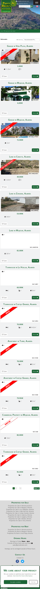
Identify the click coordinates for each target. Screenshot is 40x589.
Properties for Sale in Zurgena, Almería (20, 517)
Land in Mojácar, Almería (20, 230)
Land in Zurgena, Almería (20, 193)
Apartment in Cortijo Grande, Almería (20, 377)
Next (36, 488)
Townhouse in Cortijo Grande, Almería (20, 304)
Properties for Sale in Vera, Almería (20, 520)
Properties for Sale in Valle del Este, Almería (20, 511)
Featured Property (7, 164)
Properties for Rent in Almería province (20, 529)
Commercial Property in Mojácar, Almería (20, 414)
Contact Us (20, 558)
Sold (7, 54)
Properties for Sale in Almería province (20, 506)
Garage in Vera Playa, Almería (20, 45)
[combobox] (31, 39)
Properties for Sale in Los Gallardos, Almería (20, 509)
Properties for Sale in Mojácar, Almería (20, 507)
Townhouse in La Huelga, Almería (20, 267)
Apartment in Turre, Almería (20, 341)
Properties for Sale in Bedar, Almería (20, 519)
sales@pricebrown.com (23, 1)
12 (20, 488)
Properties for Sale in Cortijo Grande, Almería (20, 513)
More (35, 76)
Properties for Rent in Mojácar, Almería (20, 531)
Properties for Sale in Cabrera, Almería (20, 515)
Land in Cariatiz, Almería (20, 156)
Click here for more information (22, 576)
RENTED (7, 423)
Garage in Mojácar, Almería (20, 82)
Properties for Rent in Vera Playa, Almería (20, 533)
